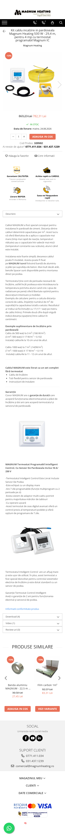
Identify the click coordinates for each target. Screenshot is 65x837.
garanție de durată (40, 395)
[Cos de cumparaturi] (52, 22)
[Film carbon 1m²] (47, 669)
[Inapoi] (2, 31)
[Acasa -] (32, 13)
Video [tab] (10, 623)
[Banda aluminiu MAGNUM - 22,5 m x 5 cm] (18, 669)
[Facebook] (26, 738)
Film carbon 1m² (47, 685)
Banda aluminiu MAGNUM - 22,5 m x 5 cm (17, 686)
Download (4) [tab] (13, 616)
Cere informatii (46, 155)
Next (59, 84)
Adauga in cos (42, 136)
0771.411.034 (34, 756)
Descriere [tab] (11, 213)
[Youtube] (32, 738)
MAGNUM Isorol (17, 263)
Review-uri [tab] (13, 629)
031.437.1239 (34, 761)
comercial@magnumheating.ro (34, 766)
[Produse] (5, 23)
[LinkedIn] (39, 738)
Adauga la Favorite (18, 155)
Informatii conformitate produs (22, 608)
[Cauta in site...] (61, 22)
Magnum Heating (32, 45)
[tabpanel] (32, 81)
